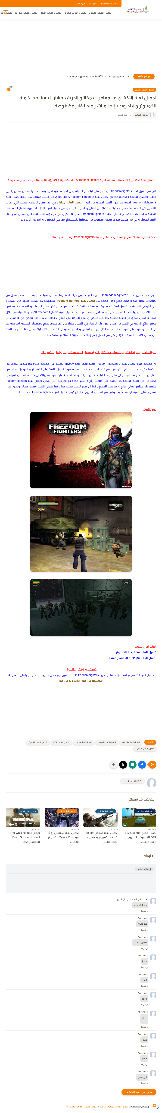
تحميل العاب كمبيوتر (99, 12)
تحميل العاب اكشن (144, 89)
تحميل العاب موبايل (75, 12)
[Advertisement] (81, 47)
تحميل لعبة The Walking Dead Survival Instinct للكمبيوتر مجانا (25, 837)
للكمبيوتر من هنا (92, 680)
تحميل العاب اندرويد (107, 742)
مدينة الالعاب (141, 115)
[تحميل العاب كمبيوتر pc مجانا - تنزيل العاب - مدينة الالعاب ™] (137, 9)
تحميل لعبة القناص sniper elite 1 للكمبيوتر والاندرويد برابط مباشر (102, 837)
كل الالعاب (80, 3)
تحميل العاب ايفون (50, 12)
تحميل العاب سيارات (25, 12)
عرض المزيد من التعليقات (138, 1092)
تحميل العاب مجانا (71, 202)
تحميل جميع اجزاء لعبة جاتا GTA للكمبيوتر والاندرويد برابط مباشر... (96, 76)
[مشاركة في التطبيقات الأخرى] (114, 765)
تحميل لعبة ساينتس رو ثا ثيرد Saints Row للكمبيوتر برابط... (63, 837)
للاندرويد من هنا (69, 680)
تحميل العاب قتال (61, 742)
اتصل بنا (93, 3)
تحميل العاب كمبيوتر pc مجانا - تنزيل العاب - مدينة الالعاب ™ (96, 1106)
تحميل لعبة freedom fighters (76, 300)
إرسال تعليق (144, 869)
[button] (142, 765)
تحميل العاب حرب (84, 742)
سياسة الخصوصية (109, 3)
